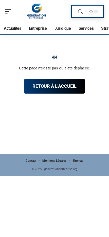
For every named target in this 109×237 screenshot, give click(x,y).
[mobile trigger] (9, 11)
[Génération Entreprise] (36, 11)
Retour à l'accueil (54, 86)
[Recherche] (80, 12)
